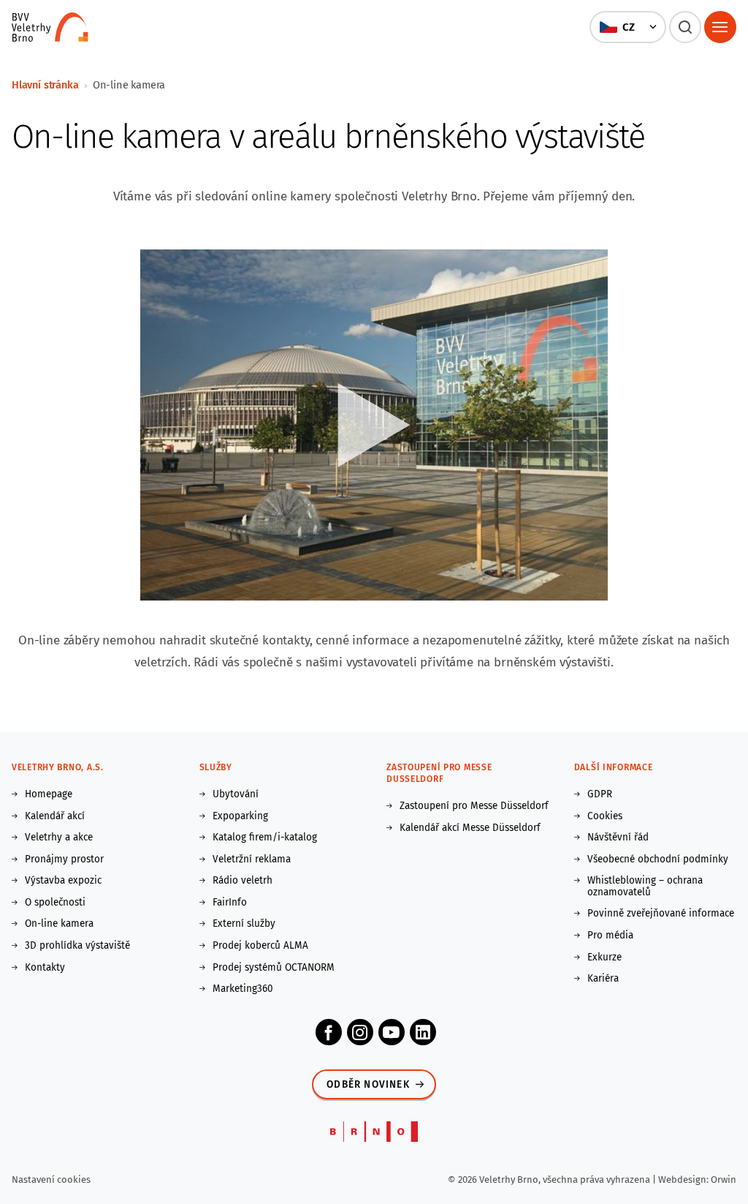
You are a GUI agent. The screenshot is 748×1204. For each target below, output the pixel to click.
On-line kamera (59, 924)
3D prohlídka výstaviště (77, 946)
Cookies (604, 816)
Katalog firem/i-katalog (265, 837)
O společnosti (55, 902)
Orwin (723, 1179)
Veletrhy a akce (59, 837)
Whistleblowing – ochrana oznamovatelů (645, 886)
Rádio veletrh (242, 881)
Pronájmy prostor (64, 859)
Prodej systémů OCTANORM (274, 968)
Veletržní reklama (252, 859)
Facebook (329, 1032)
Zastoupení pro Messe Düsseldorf (474, 806)
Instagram (360, 1032)
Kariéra (603, 979)
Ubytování (236, 794)
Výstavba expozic (63, 881)
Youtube (391, 1032)
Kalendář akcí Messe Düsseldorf (470, 828)
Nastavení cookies (51, 1179)
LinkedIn (423, 1032)
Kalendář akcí (55, 816)
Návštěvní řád (618, 837)
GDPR (599, 794)
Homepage (48, 794)
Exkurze (604, 957)
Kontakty (45, 968)
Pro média (610, 935)
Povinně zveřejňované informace (660, 913)
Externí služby (244, 924)
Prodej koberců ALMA (260, 946)
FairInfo (230, 902)
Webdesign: (684, 1179)
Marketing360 (243, 989)
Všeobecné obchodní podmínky (657, 859)
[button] (627, 27)
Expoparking (240, 816)
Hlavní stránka (45, 84)
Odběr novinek (368, 1084)
